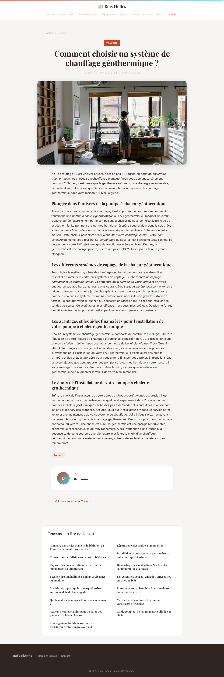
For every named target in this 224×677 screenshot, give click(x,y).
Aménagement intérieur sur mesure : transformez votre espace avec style (72, 625)
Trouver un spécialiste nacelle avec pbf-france (78, 557)
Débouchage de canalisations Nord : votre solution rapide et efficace (142, 566)
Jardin (135, 14)
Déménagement (88, 14)
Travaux (173, 14)
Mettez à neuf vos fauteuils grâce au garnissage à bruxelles (138, 601)
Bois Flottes (112, 6)
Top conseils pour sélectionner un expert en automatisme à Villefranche (76, 566)
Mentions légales (47, 655)
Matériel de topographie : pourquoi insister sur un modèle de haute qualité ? (76, 590)
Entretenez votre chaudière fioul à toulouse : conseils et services (144, 590)
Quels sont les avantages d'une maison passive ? (78, 601)
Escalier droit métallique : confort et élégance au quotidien (78, 578)
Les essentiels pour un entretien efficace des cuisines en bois (144, 578)
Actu (62, 14)
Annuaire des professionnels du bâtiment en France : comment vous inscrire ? (77, 547)
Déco (72, 14)
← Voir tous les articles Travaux (71, 501)
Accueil (50, 14)
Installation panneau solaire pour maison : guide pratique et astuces (143, 555)
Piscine (160, 14)
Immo (123, 14)
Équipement (109, 14)
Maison (147, 14)
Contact (65, 655)
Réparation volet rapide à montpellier (140, 545)
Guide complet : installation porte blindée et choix (144, 613)
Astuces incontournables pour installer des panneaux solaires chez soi (76, 613)
